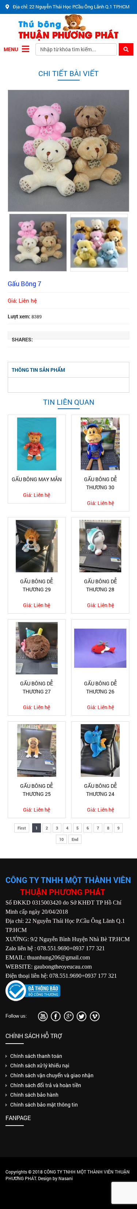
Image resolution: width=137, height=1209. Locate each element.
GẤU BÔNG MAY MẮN (37, 479)
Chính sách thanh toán (36, 1055)
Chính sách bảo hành (34, 1094)
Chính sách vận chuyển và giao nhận (52, 1075)
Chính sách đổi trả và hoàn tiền (45, 1085)
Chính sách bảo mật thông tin (44, 1104)
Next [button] (122, 242)
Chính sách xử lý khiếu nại (39, 1065)
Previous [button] (15, 242)
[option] (68, 151)
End (75, 839)
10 (61, 839)
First (22, 828)
